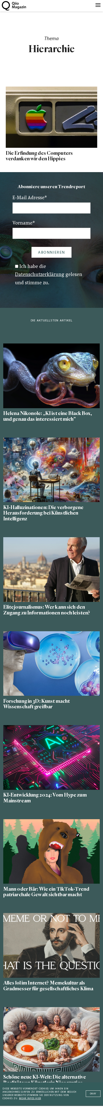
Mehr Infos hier (30, 1098)
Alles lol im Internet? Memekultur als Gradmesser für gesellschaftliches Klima (48, 985)
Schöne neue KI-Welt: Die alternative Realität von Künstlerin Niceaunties (44, 1079)
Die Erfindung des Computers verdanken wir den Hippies (39, 156)
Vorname (23, 223)
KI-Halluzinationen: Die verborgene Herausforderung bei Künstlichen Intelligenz (43, 513)
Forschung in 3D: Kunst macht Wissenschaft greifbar (36, 704)
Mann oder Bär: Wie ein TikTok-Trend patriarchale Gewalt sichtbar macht (46, 891)
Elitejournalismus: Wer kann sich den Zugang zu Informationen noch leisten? (46, 609)
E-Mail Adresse (29, 198)
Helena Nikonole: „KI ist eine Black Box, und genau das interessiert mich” (47, 416)
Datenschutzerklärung (39, 274)
